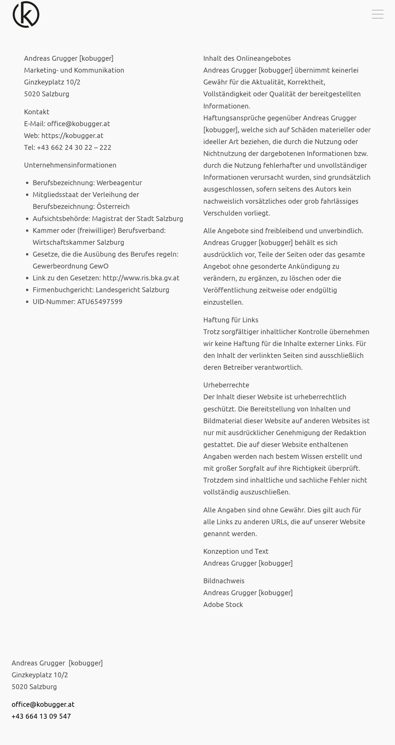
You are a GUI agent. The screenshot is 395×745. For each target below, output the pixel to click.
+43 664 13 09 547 (41, 716)
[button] (377, 14)
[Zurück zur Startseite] (27, 14)
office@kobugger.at (43, 704)
